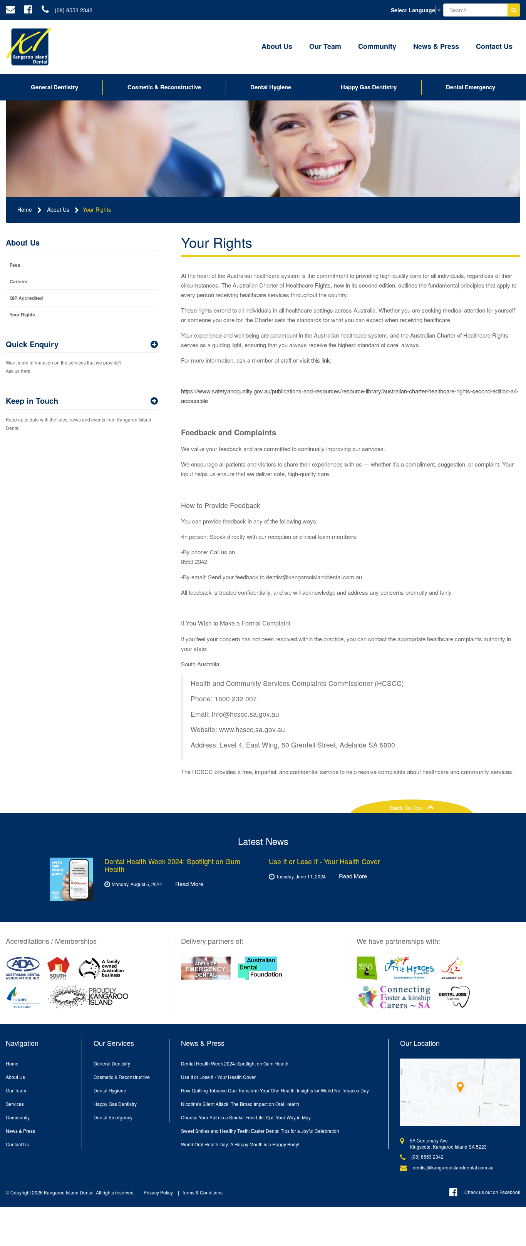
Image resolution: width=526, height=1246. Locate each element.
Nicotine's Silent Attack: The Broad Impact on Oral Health (240, 1103)
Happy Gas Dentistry (369, 87)
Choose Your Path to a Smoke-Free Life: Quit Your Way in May (246, 1117)
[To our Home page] (29, 47)
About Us (276, 46)
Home (24, 209)
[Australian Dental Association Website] (23, 968)
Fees (15, 264)
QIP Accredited (26, 297)
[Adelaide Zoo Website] (367, 968)
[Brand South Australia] (58, 968)
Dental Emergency (470, 87)
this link (320, 360)
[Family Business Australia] (101, 968)
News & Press (436, 46)
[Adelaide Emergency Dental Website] (206, 968)
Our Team (325, 46)
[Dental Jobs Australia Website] (454, 997)
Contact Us (494, 46)
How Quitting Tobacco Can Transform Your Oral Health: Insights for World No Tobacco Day (275, 1090)
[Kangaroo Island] (88, 997)
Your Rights (97, 209)
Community (377, 46)
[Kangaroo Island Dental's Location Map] (460, 1092)
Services (15, 1103)
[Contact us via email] (10, 10)
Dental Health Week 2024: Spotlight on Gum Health (234, 1063)
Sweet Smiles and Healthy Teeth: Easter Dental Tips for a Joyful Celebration (260, 1130)
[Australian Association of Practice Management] (23, 997)
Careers (19, 281)
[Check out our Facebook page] (28, 10)
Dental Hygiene (270, 87)
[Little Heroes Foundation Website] (409, 968)
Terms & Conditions (202, 1192)
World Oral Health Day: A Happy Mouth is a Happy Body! (240, 1144)
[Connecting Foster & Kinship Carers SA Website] (394, 997)
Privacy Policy (158, 1192)
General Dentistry (54, 87)
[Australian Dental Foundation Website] (260, 968)
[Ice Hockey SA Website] (452, 968)
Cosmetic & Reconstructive (164, 87)
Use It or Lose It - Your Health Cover (218, 1077)
